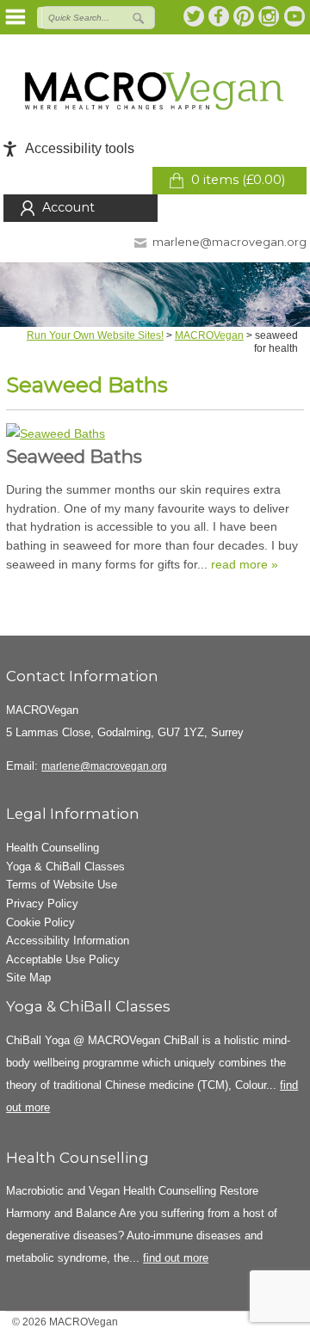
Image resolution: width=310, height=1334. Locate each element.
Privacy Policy (42, 903)
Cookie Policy (40, 922)
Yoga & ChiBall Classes (65, 866)
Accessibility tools (79, 148)
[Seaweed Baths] (155, 434)
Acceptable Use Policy (63, 959)
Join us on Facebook (219, 16)
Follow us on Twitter (194, 16)
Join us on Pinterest (244, 16)
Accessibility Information (67, 940)
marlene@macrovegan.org (229, 242)
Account (68, 207)
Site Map (28, 977)
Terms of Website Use (61, 884)
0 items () (238, 179)
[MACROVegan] (155, 91)
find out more (175, 1257)
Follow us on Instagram (269, 16)
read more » (244, 564)
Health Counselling (52, 847)
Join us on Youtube (294, 16)
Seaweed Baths (74, 456)
